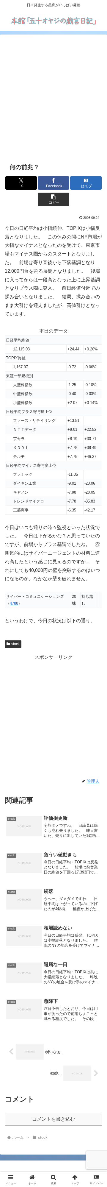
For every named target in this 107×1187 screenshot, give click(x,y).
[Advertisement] (53, 97)
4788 (14, 603)
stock (15, 644)
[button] (54, 199)
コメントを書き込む (53, 1119)
